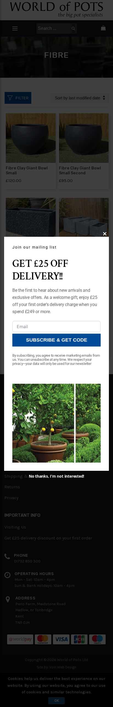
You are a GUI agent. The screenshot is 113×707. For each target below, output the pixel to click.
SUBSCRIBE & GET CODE (56, 340)
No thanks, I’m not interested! (56, 476)
